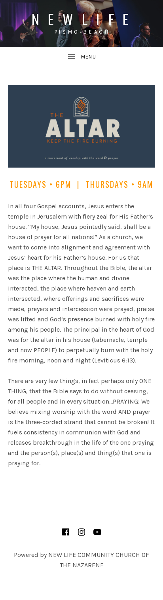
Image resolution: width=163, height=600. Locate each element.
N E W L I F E (82, 18)
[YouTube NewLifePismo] (97, 532)
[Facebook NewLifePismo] (65, 532)
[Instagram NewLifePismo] (81, 532)
